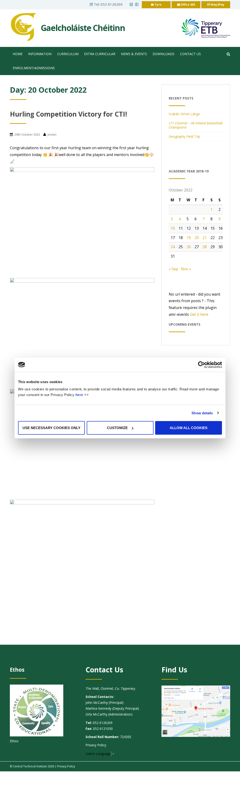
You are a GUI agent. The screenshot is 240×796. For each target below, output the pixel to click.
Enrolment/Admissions (34, 68)
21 (204, 237)
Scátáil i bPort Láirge (184, 114)
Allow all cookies (188, 428)
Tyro (157, 5)
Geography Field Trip (184, 136)
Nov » (186, 268)
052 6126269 (112, 4)
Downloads (163, 54)
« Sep (173, 268)
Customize (117, 428)
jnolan (52, 134)
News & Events (134, 54)
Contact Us (190, 54)
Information (40, 54)
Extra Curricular (99, 54)
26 (189, 246)
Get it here (199, 314)
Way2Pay (217, 5)
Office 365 (187, 5)
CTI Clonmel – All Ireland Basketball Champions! (195, 125)
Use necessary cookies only (51, 428)
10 (173, 228)
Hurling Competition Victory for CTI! (68, 114)
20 (197, 237)
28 (204, 246)
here (79, 395)
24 (173, 246)
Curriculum (68, 54)
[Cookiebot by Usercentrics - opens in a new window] (201, 364)
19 (189, 237)
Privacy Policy (96, 745)
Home (17, 54)
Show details (202, 413)
